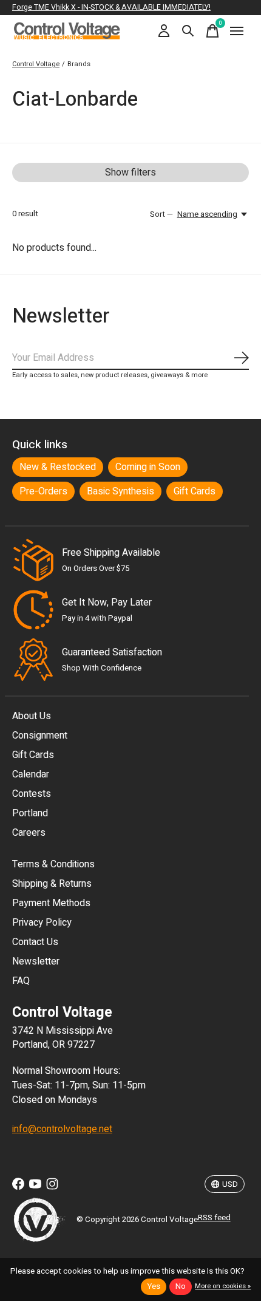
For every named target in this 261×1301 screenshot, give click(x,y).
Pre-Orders (43, 491)
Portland (30, 813)
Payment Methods (51, 903)
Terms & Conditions (53, 864)
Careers (29, 832)
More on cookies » (223, 1286)
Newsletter (35, 961)
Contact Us (35, 942)
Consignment (39, 735)
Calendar (30, 774)
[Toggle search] (188, 31)
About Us (31, 716)
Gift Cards (194, 491)
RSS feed (214, 1218)
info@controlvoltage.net (62, 1129)
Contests (31, 794)
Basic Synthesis (120, 491)
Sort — (161, 214)
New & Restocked (57, 467)
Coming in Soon (147, 467)
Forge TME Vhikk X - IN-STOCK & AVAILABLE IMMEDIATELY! (111, 7)
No (180, 1286)
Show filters (130, 172)
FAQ (21, 981)
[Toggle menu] (237, 31)
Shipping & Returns (52, 883)
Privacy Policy (42, 922)
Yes (153, 1286)
